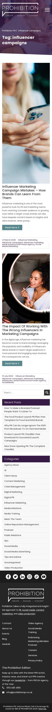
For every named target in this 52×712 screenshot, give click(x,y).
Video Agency (35, 623)
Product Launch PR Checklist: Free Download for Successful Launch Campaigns (22, 437)
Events (5, 633)
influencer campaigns (12, 242)
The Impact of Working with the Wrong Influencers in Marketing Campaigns (25, 330)
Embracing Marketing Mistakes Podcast (38, 641)
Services (32, 655)
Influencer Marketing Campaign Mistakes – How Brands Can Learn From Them (24, 192)
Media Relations (12, 508)
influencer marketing (33, 242)
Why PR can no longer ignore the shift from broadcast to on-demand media (25, 427)
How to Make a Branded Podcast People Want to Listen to (22, 410)
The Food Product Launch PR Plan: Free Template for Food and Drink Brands (24, 418)
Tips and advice (12, 556)
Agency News (11, 464)
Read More (11, 227)
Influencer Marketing (27, 240)
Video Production (13, 567)
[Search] (47, 392)
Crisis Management (14, 486)
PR (20, 610)
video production (26, 613)
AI (5, 470)
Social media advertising (17, 551)
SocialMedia (8, 382)
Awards (6, 644)
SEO (6, 540)
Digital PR (9, 497)
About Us (7, 628)
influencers (7, 380)
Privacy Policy (35, 660)
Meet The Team (13, 519)
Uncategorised (12, 562)
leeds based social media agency (18, 244)
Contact (6, 623)
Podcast (8, 529)
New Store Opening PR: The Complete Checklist (24, 448)
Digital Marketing (13, 491)
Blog (4, 638)
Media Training (12, 513)
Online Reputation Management (21, 524)
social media (28, 610)
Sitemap (43, 708)
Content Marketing (14, 481)
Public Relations (12, 535)
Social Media (11, 546)
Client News (10, 475)
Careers (32, 650)
